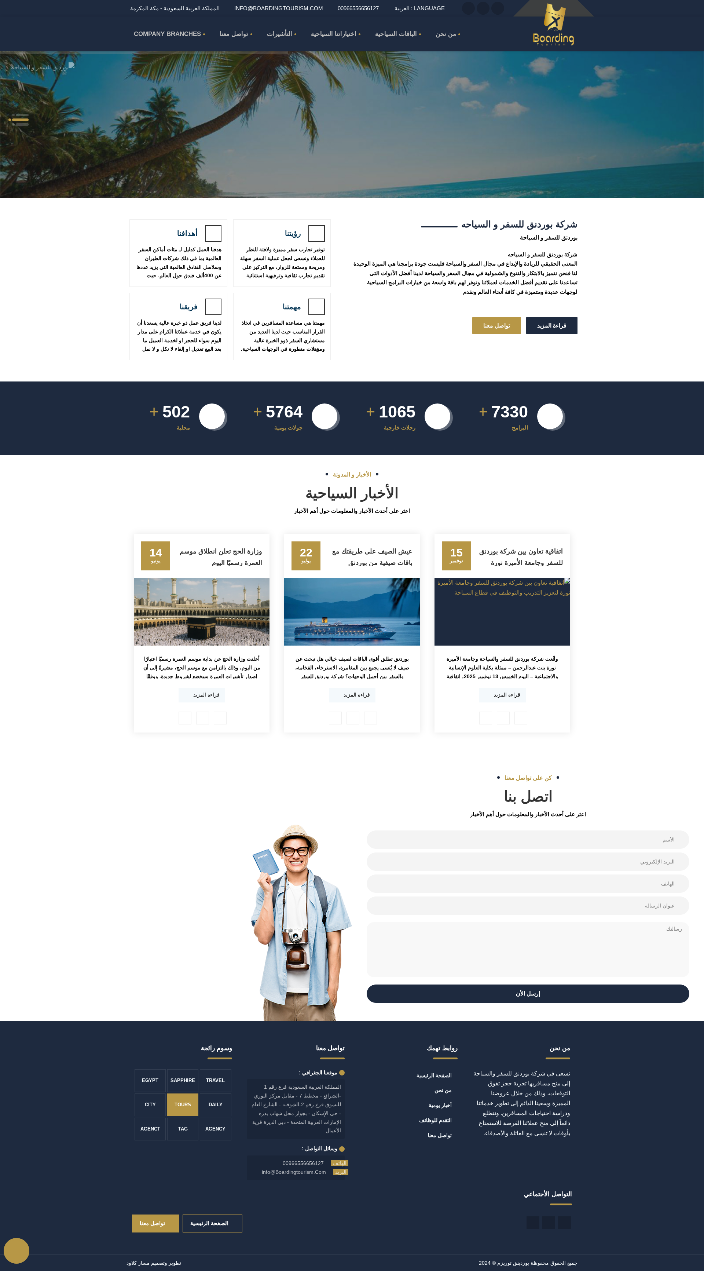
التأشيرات (279, 33)
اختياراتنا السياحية (333, 33)
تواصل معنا (234, 33)
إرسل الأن (528, 993)
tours (183, 1104)
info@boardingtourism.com (278, 8)
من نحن (446, 33)
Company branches (167, 33)
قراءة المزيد (551, 325)
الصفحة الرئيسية (434, 1075)
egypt (150, 1080)
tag (183, 1129)
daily (216, 1104)
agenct (150, 1129)
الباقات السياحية (396, 33)
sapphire (182, 1080)
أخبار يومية (440, 1105)
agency (215, 1129)
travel (215, 1080)
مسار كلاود (138, 1263)
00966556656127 (303, 1163)
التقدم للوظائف (435, 1120)
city (150, 1104)
